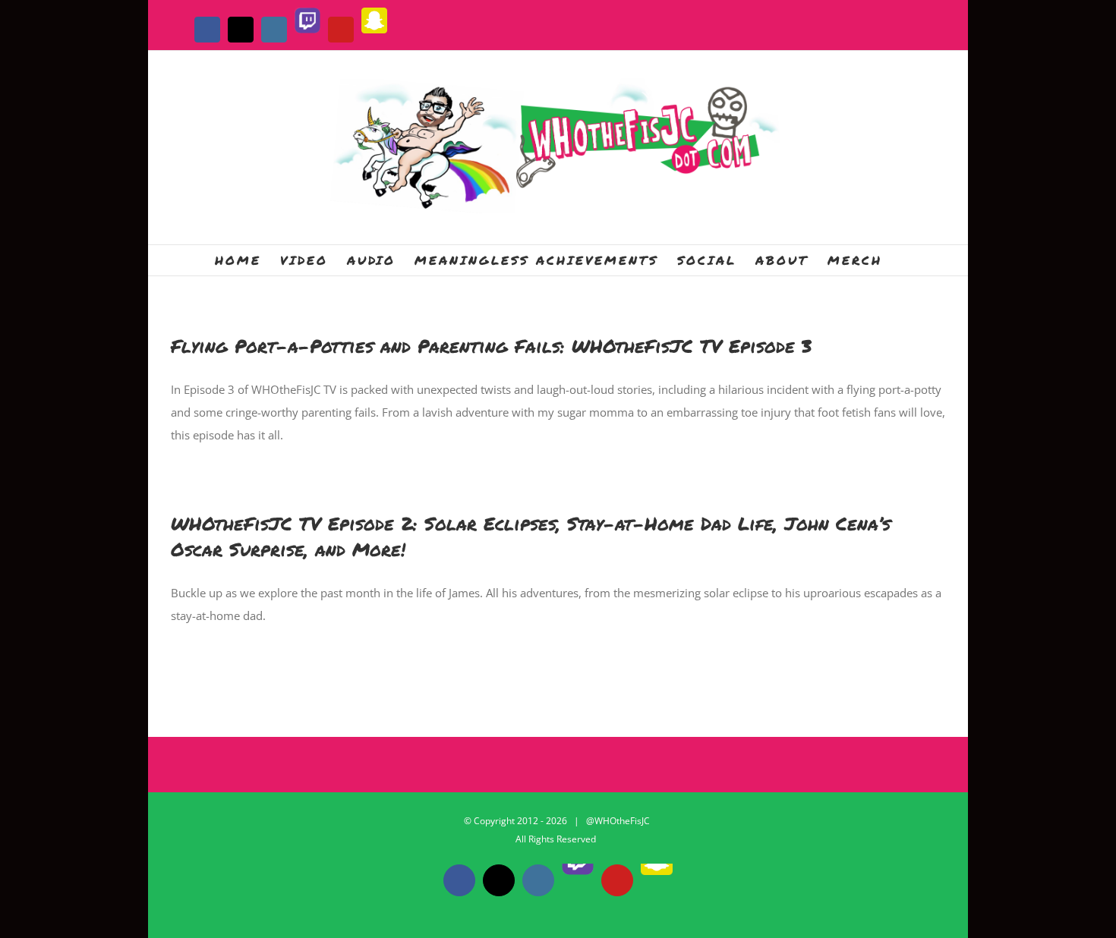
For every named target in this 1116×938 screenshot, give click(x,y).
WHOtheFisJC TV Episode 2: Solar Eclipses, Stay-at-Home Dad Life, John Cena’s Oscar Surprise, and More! (531, 536)
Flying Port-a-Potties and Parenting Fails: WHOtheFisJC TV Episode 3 (491, 345)
